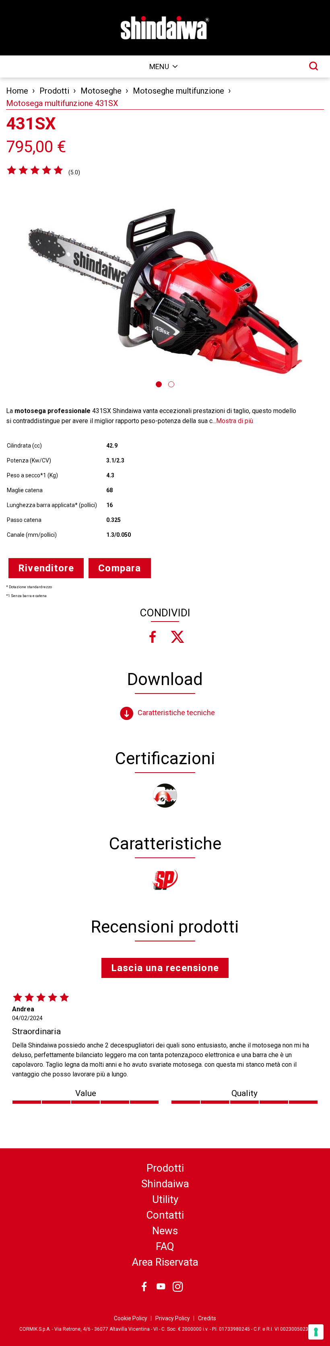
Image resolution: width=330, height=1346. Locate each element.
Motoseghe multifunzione (178, 91)
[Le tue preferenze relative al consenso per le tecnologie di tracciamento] (316, 1332)
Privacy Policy (172, 1318)
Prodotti (54, 91)
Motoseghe (101, 91)
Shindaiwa (165, 1184)
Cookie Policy (130, 1318)
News (165, 1231)
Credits (207, 1318)
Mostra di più (234, 421)
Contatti (165, 1215)
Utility (165, 1199)
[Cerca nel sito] (313, 65)
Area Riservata (165, 1262)
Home (17, 91)
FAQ (165, 1246)
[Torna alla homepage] (165, 27)
